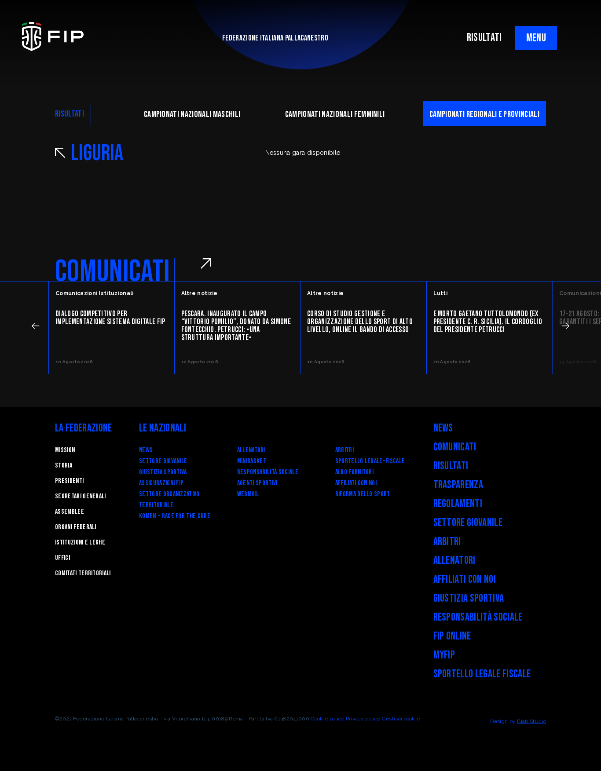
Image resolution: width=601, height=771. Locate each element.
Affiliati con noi (356, 483)
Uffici (62, 558)
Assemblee (69, 512)
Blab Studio (531, 721)
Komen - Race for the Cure (174, 516)
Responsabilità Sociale (267, 472)
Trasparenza (458, 485)
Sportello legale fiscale (482, 674)
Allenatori (251, 450)
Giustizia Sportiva (163, 472)
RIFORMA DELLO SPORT (362, 494)
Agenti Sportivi (257, 483)
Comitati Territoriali (83, 573)
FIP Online (452, 636)
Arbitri (344, 450)
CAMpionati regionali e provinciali (484, 114)
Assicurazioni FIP (161, 483)
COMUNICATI (112, 271)
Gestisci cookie (401, 719)
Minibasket (251, 461)
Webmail (248, 494)
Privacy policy (363, 719)
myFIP (444, 655)
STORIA (63, 465)
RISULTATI (484, 37)
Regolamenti (458, 504)
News (146, 450)
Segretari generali (80, 496)
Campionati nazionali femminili (335, 114)
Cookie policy (327, 719)
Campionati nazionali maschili (192, 114)
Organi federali (75, 527)
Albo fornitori (354, 472)
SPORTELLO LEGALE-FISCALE (370, 461)
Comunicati (454, 447)
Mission (65, 450)
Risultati (451, 466)
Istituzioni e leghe (80, 542)
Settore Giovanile (163, 461)
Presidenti (69, 481)
